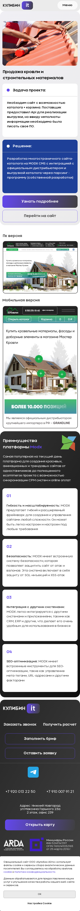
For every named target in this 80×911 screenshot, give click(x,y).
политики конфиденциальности (35, 872)
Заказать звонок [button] (20, 724)
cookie (8, 872)
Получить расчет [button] (60, 724)
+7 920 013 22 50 (20, 792)
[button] (67, 5)
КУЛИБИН (11, 5)
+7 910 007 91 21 (60, 792)
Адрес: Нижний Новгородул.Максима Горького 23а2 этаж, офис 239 (40, 809)
